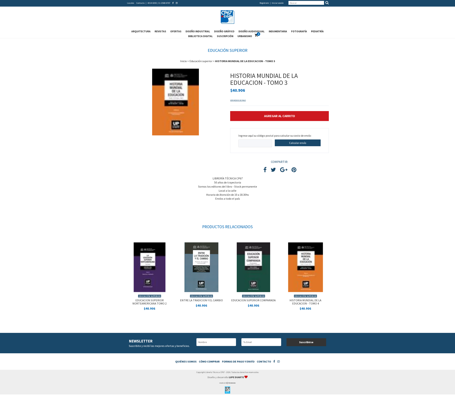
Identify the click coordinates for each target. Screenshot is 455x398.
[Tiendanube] (227, 383)
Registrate (264, 3)
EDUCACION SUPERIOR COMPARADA (253, 300)
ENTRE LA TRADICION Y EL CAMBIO (201, 300)
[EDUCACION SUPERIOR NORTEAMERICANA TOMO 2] (149, 267)
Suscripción (225, 36)
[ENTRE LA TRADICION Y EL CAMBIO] (201, 267)
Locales (130, 3)
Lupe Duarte (236, 377)
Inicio (183, 61)
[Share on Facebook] (265, 170)
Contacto (140, 3)
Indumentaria (278, 31)
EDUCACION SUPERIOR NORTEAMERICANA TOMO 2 (149, 301)
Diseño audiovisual (252, 31)
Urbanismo (244, 36)
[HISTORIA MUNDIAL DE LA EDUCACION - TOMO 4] (305, 267)
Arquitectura (141, 31)
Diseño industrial (198, 31)
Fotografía (299, 31)
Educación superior (200, 61)
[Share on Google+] (283, 170)
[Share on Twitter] (273, 170)
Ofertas (175, 31)
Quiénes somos (186, 361)
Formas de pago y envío (238, 361)
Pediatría (317, 31)
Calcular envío (297, 143)
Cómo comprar (209, 361)
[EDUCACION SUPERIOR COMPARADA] (253, 267)
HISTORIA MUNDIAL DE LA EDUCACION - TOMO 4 (305, 301)
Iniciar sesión (278, 3)
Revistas (160, 31)
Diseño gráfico (224, 31)
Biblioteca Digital (200, 36)
